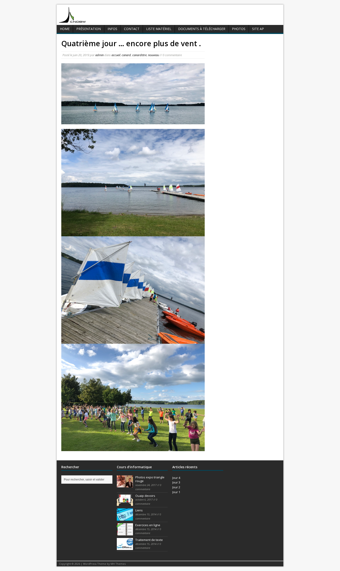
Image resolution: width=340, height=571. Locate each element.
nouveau (153, 55)
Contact (131, 29)
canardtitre (139, 55)
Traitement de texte (149, 540)
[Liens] (125, 518)
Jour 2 (176, 487)
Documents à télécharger (201, 29)
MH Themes (118, 563)
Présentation (88, 29)
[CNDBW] (72, 20)
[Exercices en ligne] (125, 533)
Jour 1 (176, 492)
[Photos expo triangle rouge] (125, 485)
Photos (238, 29)
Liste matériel (158, 29)
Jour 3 (176, 482)
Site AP (258, 29)
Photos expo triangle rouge (149, 479)
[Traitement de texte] (125, 548)
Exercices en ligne (147, 525)
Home (65, 29)
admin (99, 55)
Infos (112, 29)
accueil (115, 55)
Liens (139, 510)
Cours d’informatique (134, 467)
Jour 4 (176, 478)
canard (126, 55)
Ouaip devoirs (145, 496)
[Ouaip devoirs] (125, 503)
